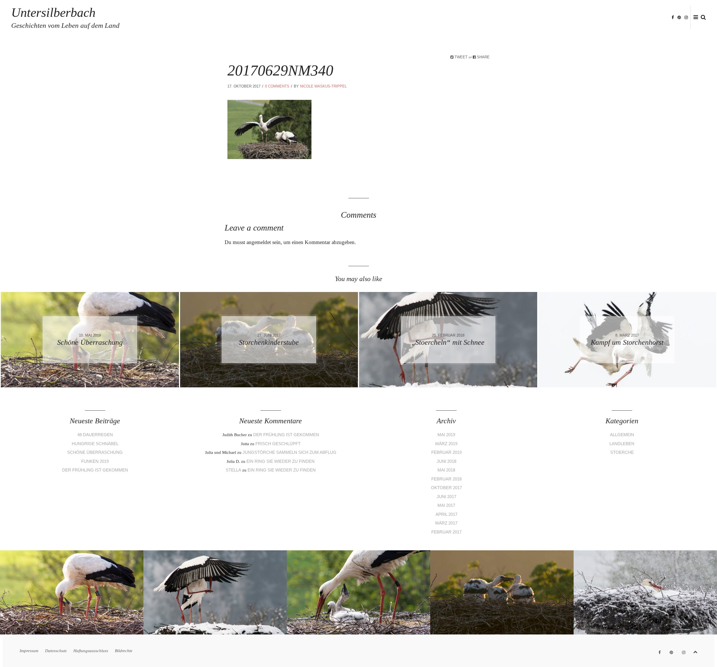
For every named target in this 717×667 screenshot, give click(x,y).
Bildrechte (654, 17)
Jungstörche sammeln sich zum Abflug (289, 452)
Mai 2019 (446, 434)
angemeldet (258, 242)
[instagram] (686, 17)
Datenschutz (575, 17)
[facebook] (673, 17)
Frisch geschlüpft (278, 443)
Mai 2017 (446, 505)
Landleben (621, 443)
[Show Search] (702, 17)
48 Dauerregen (95, 434)
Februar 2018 (446, 479)
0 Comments (277, 86)
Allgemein (622, 434)
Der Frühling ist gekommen (95, 470)
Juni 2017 (446, 496)
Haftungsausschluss (615, 17)
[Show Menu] (694, 17)
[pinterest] (679, 17)
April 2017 (446, 514)
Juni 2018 (446, 461)
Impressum (545, 17)
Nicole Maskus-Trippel (323, 86)
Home (523, 17)
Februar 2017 (446, 532)
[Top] (695, 651)
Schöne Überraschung (95, 452)
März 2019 (446, 443)
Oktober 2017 (446, 487)
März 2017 (446, 523)
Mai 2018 (446, 470)
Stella (233, 470)
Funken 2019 (95, 461)
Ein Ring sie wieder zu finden (280, 461)
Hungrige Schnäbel (95, 443)
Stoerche (622, 452)
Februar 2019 (446, 452)
